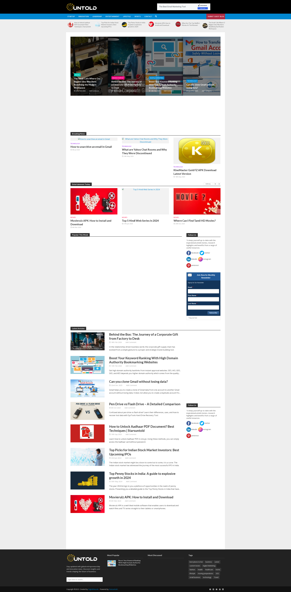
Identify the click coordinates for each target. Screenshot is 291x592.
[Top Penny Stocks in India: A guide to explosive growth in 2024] (95, 24)
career (217, 562)
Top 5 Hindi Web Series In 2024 (140, 220)
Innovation (83, 16)
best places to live (196, 562)
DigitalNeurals (93, 589)
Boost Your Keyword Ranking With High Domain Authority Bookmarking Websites (163, 84)
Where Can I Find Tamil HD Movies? (195, 220)
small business (195, 577)
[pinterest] (219, 589)
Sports (137, 16)
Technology (192, 81)
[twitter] (213, 589)
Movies (73, 217)
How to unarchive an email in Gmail (91, 146)
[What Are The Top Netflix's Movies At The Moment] (149, 24)
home (218, 569)
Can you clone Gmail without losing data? (200, 86)
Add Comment (94, 91)
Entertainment (112, 16)
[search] (100, 579)
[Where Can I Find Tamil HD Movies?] (197, 201)
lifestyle (192, 573)
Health (200, 569)
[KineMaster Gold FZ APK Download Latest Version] (197, 150)
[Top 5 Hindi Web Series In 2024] (145, 201)
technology (207, 577)
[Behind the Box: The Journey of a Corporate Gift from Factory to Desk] (203, 24)
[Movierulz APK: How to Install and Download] (122, 24)
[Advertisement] (138, 116)
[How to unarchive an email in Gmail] (94, 139)
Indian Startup (118, 78)
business (209, 562)
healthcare (209, 569)
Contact (148, 16)
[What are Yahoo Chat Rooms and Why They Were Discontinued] (145, 140)
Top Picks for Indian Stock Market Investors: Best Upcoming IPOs (80, 25)
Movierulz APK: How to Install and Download (133, 24)
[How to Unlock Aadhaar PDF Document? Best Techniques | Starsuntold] (87, 433)
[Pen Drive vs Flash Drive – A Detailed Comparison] (87, 410)
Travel (77, 75)
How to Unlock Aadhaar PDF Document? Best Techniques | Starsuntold (141, 428)
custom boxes (195, 566)
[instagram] (216, 589)
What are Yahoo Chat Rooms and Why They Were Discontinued (144, 151)
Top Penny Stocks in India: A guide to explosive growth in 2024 (108, 25)
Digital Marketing (156, 78)
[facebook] (210, 589)
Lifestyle (127, 16)
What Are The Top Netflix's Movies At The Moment (162, 24)
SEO (217, 573)
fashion (192, 569)
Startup (71, 16)
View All (208, 184)
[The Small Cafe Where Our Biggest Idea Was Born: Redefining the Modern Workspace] (176, 25)
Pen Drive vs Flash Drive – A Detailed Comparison (144, 404)
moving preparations (205, 573)
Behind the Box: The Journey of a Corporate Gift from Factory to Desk (216, 25)
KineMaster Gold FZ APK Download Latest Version (194, 171)
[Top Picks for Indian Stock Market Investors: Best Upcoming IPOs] (68, 24)
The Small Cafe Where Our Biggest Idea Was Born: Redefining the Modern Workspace (188, 26)
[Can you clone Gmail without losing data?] (214, 66)
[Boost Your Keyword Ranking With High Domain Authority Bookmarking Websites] (177, 66)
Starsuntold (113, 589)
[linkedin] (223, 589)
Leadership (97, 16)
